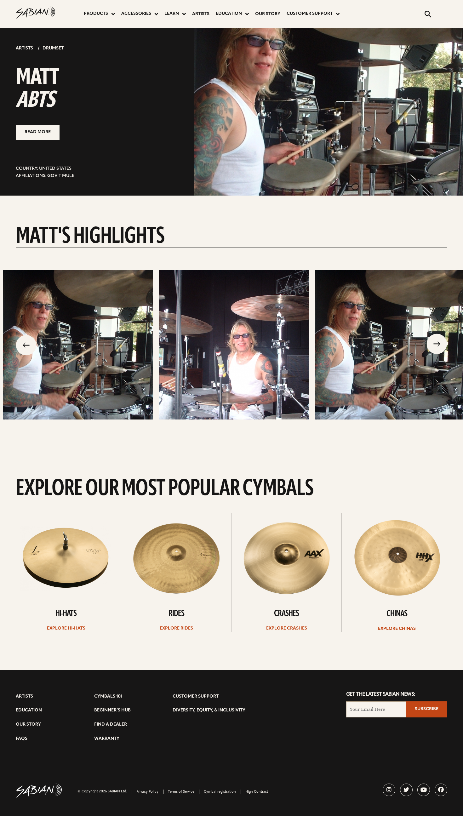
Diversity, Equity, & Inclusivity (209, 710)
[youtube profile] (423, 790)
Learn (171, 13)
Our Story (267, 14)
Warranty (106, 738)
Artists (200, 14)
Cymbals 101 (108, 696)
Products (96, 13)
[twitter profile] (406, 790)
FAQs (21, 738)
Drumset (53, 48)
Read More (38, 132)
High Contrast (256, 792)
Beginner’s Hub (112, 710)
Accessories (136, 13)
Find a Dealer (110, 724)
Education (229, 13)
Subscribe (426, 709)
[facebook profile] (441, 790)
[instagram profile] (389, 790)
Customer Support (310, 13)
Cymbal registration (220, 792)
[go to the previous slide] (26, 345)
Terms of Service (181, 792)
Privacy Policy (147, 792)
